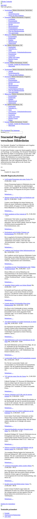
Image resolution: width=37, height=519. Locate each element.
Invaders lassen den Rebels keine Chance (17, 484)
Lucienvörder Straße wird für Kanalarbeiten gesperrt (20, 358)
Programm (8, 17)
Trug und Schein (13, 33)
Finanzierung (12, 54)
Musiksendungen (13, 26)
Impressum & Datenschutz (12, 515)
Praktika (10, 40)
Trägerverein (12, 43)
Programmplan (12, 21)
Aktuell (10, 12)
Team (10, 50)
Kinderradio (12, 38)
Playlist (10, 24)
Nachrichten (8, 10)
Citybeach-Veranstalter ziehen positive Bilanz (18, 466)
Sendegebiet (12, 47)
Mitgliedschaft (12, 42)
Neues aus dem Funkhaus (16, 15)
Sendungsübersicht (14, 22)
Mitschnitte (11, 66)
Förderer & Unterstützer (8, 504)
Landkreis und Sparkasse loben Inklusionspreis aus (20, 250)
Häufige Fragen (13, 59)
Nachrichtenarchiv (13, 14)
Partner (10, 61)
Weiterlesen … (9, 194)
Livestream (11, 19)
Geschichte (11, 55)
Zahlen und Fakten (14, 57)
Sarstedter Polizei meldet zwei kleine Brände (18, 285)
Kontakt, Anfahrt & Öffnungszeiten (19, 64)
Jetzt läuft (3, 5)
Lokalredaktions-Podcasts (16, 29)
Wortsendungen (13, 28)
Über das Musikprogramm (16, 31)
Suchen (3, 132)
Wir (6, 45)
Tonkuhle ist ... (12, 49)
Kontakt (7, 62)
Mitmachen (8, 34)
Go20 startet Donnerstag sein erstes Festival (18, 179)
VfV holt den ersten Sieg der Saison (15, 376)
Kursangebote (12, 36)
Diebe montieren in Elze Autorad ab (15, 214)
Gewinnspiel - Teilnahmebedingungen (19, 52)
